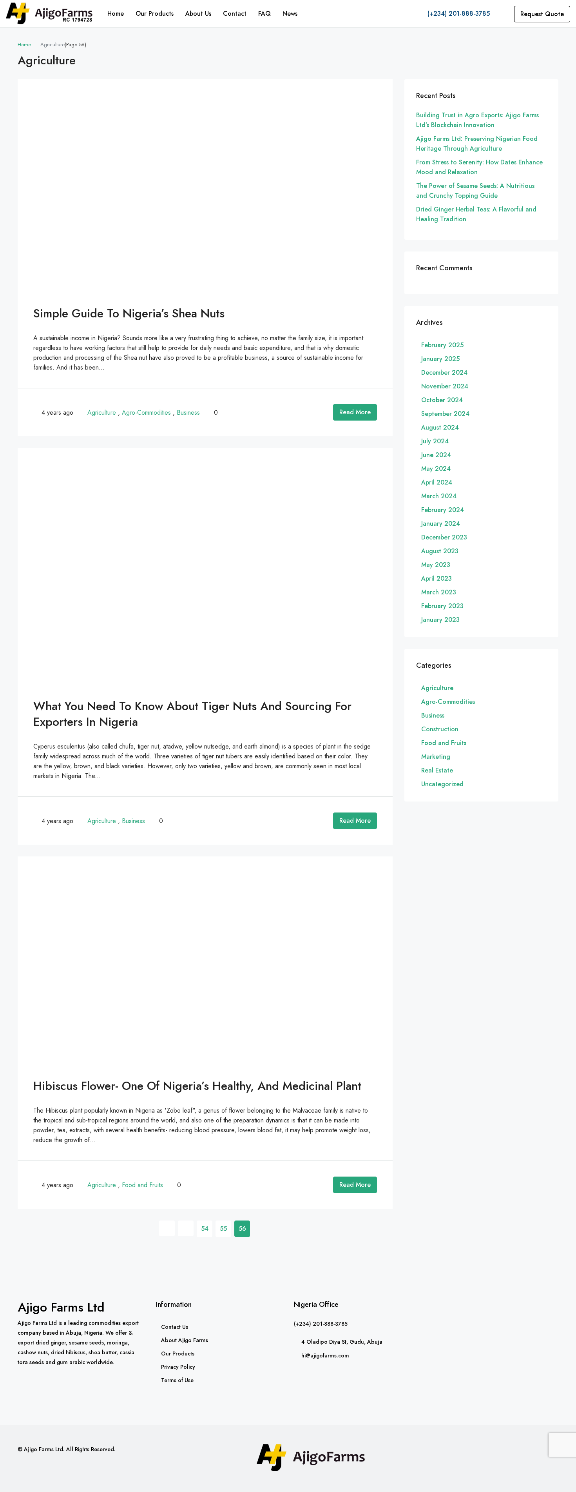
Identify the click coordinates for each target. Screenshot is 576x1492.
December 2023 (444, 537)
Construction (439, 729)
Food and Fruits (142, 1185)
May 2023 (435, 564)
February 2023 (442, 605)
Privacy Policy (178, 1367)
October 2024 (442, 399)
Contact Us (174, 1327)
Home (115, 13)
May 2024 (436, 468)
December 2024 (444, 372)
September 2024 (445, 413)
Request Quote (542, 13)
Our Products (155, 13)
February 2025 (442, 345)
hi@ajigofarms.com (325, 1355)
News (290, 13)
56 (242, 1228)
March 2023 (438, 592)
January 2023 (440, 619)
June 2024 (436, 454)
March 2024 (438, 496)
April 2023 (436, 578)
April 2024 (436, 482)
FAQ (264, 13)
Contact (234, 13)
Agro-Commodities (146, 412)
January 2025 (440, 358)
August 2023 (439, 551)
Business (188, 412)
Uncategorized (442, 784)
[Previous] (167, 1228)
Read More (355, 412)
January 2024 (440, 523)
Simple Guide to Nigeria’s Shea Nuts (129, 313)
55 (223, 1228)
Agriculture (101, 412)
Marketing (435, 756)
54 (204, 1228)
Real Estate (437, 770)
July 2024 (435, 441)
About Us (198, 13)
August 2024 (440, 427)
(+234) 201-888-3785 (458, 13)
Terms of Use (177, 1380)
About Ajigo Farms (184, 1340)
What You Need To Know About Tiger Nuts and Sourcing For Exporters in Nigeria (192, 714)
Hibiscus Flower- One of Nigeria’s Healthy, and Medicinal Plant (197, 1085)
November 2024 (444, 386)
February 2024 (442, 509)
